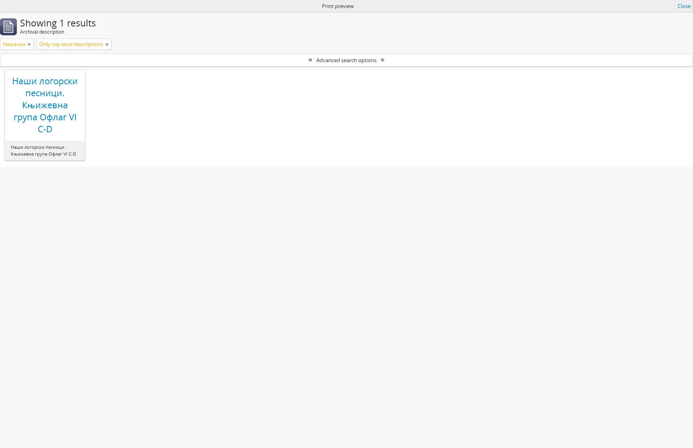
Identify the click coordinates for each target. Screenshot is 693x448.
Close (684, 6)
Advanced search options (346, 60)
